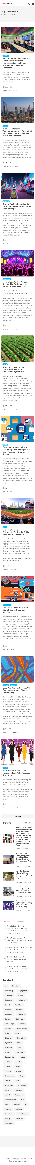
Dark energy (9, 1024)
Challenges (9, 995)
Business (5, 126)
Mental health (22, 1114)
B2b (22, 1100)
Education (5, 55)
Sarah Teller (8, 87)
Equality (19, 1071)
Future (23, 1057)
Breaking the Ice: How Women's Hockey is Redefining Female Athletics (18, 959)
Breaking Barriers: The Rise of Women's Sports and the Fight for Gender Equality (18, 968)
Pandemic (18, 1090)
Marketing (8, 1047)
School (7, 1005)
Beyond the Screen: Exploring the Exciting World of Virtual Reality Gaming (24, 904)
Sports (5, 527)
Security (19, 1109)
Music (17, 1033)
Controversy (19, 1052)
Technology (6, 201)
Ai (25, 1104)
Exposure (19, 1119)
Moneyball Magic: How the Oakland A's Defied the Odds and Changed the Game (16, 532)
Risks (17, 1081)
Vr (6, 986)
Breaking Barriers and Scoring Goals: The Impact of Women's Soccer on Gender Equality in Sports (19, 949)
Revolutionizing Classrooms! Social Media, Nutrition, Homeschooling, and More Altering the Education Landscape (15, 63)
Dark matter (20, 1019)
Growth (7, 1066)
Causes (7, 1081)
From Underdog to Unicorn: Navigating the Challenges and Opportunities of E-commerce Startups (16, 451)
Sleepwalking (9, 1076)
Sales (19, 1047)
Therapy (8, 1119)
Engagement (23, 991)
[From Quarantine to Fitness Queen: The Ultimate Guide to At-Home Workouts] (9, 891)
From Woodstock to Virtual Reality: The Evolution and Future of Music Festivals (15, 284)
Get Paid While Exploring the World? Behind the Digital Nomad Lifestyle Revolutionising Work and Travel (24, 858)
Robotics (17, 1104)
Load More (17, 816)
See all (27, 823)
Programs (21, 1014)
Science (5, 364)
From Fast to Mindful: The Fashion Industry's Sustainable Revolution (16, 773)
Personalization (10, 1100)
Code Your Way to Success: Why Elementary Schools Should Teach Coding (17, 690)
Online (7, 1090)
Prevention (9, 1085)
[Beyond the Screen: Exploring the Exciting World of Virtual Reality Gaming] (9, 905)
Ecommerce (22, 1085)
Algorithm (8, 1043)
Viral (18, 1043)
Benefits (8, 1010)
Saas (6, 1104)
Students (19, 1010)
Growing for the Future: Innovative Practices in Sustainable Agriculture (13, 369)
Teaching (18, 1005)
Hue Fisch (8, 240)
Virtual (7, 1095)
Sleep (21, 1076)
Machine (8, 1109)
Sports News (6, 921)
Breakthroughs (22, 1029)
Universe (22, 1024)
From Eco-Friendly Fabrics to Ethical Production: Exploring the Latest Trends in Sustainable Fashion (24, 875)
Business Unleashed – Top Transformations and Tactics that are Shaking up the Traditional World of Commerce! (17, 132)
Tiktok (7, 1033)
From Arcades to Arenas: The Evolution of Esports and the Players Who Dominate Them (19, 940)
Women (7, 1062)
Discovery (8, 1038)
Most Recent (21, 921)
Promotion (20, 1038)
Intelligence (21, 1000)
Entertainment (6, 279)
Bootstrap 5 (22, 1161)
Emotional (8, 1000)
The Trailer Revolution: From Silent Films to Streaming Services (15, 610)
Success (7, 1019)
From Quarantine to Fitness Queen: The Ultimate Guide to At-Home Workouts (23, 890)
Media (18, 1066)
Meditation (8, 1123)
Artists (7, 1052)
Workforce (8, 1014)
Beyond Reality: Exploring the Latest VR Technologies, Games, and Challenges (17, 206)
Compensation (10, 1057)
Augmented (19, 1095)
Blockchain (8, 1114)
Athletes (8, 1071)
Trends (20, 995)
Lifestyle (5, 768)
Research (8, 1029)
